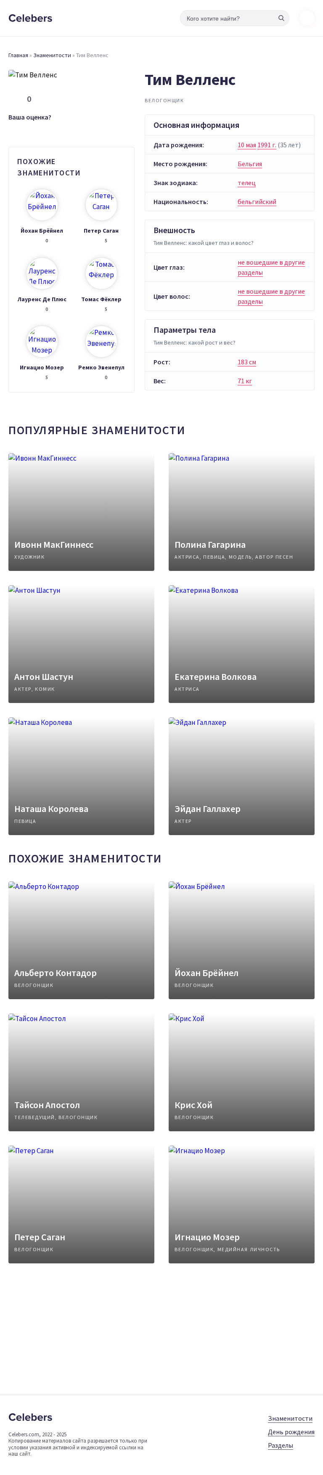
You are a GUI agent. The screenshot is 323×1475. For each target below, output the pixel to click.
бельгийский (257, 201)
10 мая (247, 145)
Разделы (280, 1445)
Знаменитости (52, 55)
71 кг (245, 381)
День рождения (291, 1431)
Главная (18, 55)
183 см (247, 362)
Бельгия (250, 163)
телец (247, 182)
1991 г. (266, 145)
